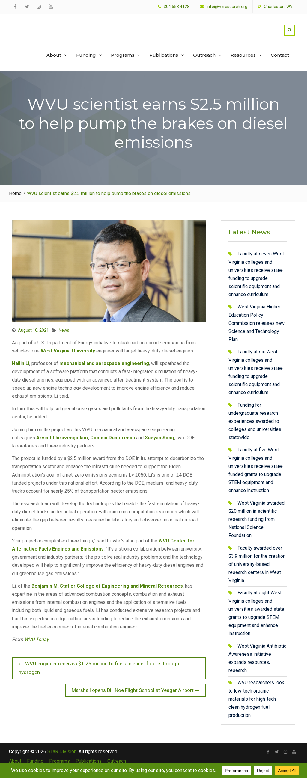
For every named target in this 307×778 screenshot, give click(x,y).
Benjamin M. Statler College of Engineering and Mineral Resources (107, 586)
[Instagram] (285, 752)
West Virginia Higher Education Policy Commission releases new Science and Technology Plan (256, 323)
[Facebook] (268, 752)
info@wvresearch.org (227, 6)
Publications (163, 55)
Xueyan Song (159, 438)
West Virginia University (68, 351)
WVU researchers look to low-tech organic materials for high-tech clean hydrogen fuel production (256, 699)
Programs (122, 55)
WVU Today (36, 639)
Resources (243, 55)
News (64, 330)
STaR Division (38, 24)
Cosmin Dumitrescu (112, 438)
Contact (280, 55)
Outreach (204, 55)
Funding (86, 55)
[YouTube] (294, 752)
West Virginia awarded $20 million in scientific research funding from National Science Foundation (256, 519)
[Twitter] (277, 752)
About (53, 55)
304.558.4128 (176, 6)
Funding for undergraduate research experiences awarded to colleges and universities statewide (254, 421)
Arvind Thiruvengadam (62, 438)
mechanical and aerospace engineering (104, 363)
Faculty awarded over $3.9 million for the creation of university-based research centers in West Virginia (256, 564)
